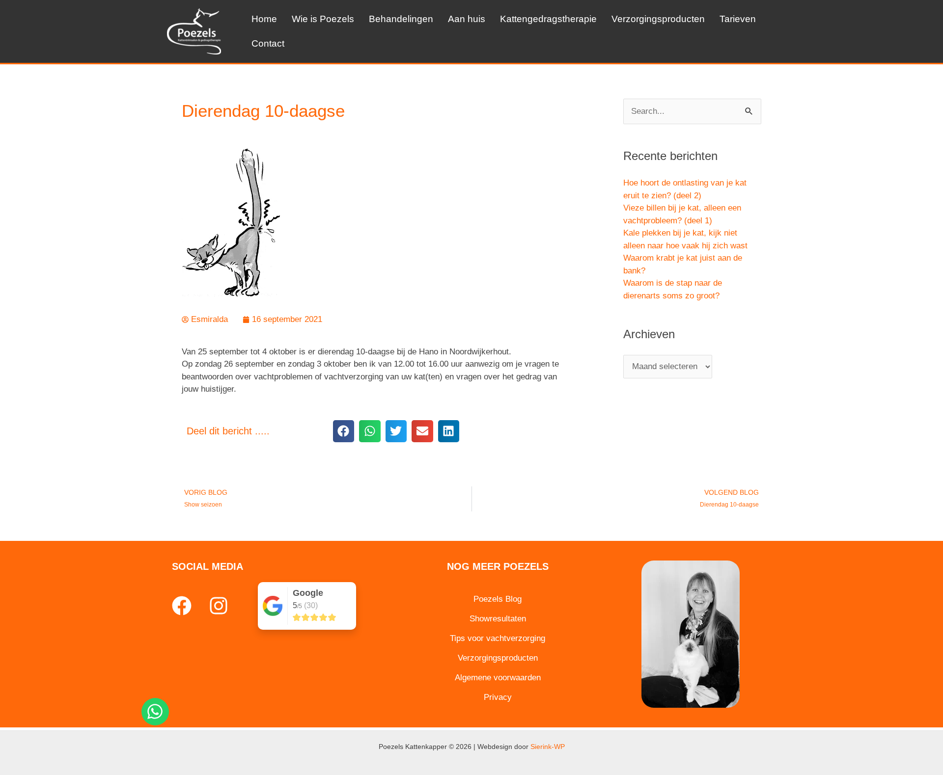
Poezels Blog (497, 599)
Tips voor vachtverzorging (497, 638)
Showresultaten (498, 618)
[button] (343, 431)
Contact (267, 43)
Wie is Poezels (323, 19)
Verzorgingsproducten (658, 19)
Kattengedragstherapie (548, 19)
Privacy (498, 697)
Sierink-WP (547, 746)
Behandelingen (401, 19)
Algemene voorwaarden (498, 677)
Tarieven (738, 19)
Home (264, 19)
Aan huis (466, 19)
